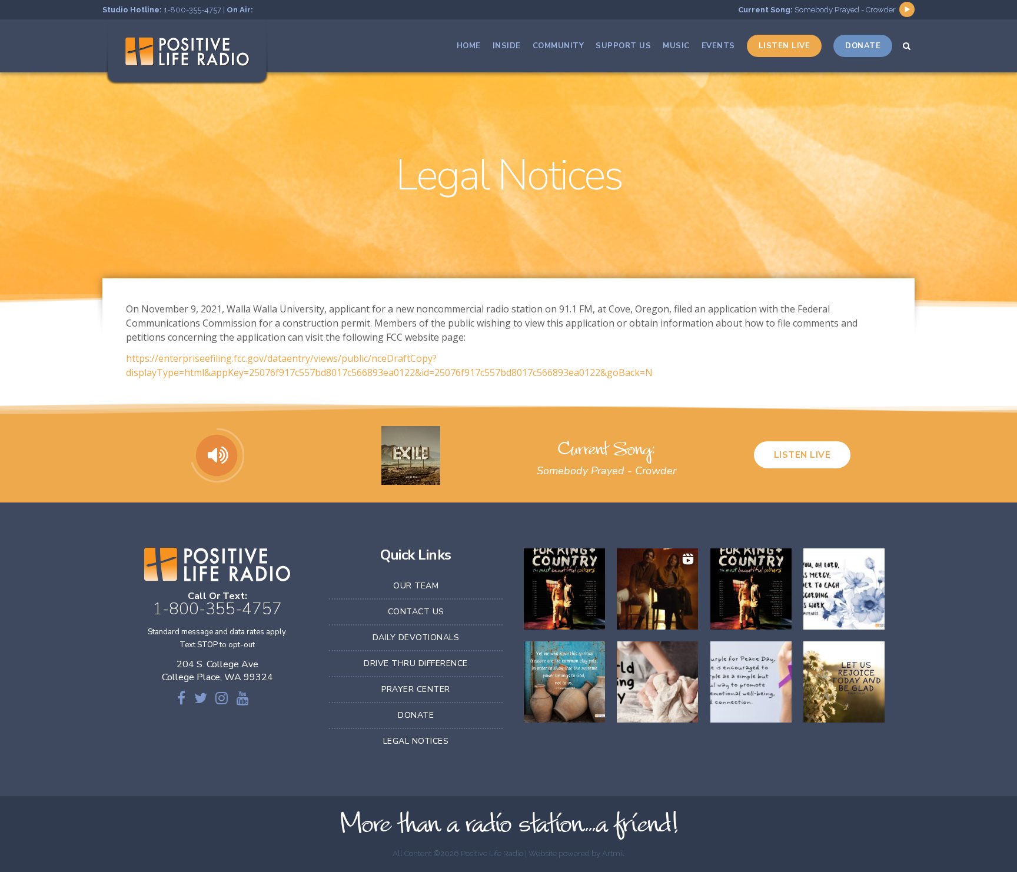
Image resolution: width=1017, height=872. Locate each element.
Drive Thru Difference (416, 663)
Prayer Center (415, 689)
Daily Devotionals (416, 637)
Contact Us (416, 611)
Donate (416, 715)
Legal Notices (416, 741)
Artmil (613, 853)
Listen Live (802, 455)
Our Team (415, 585)
